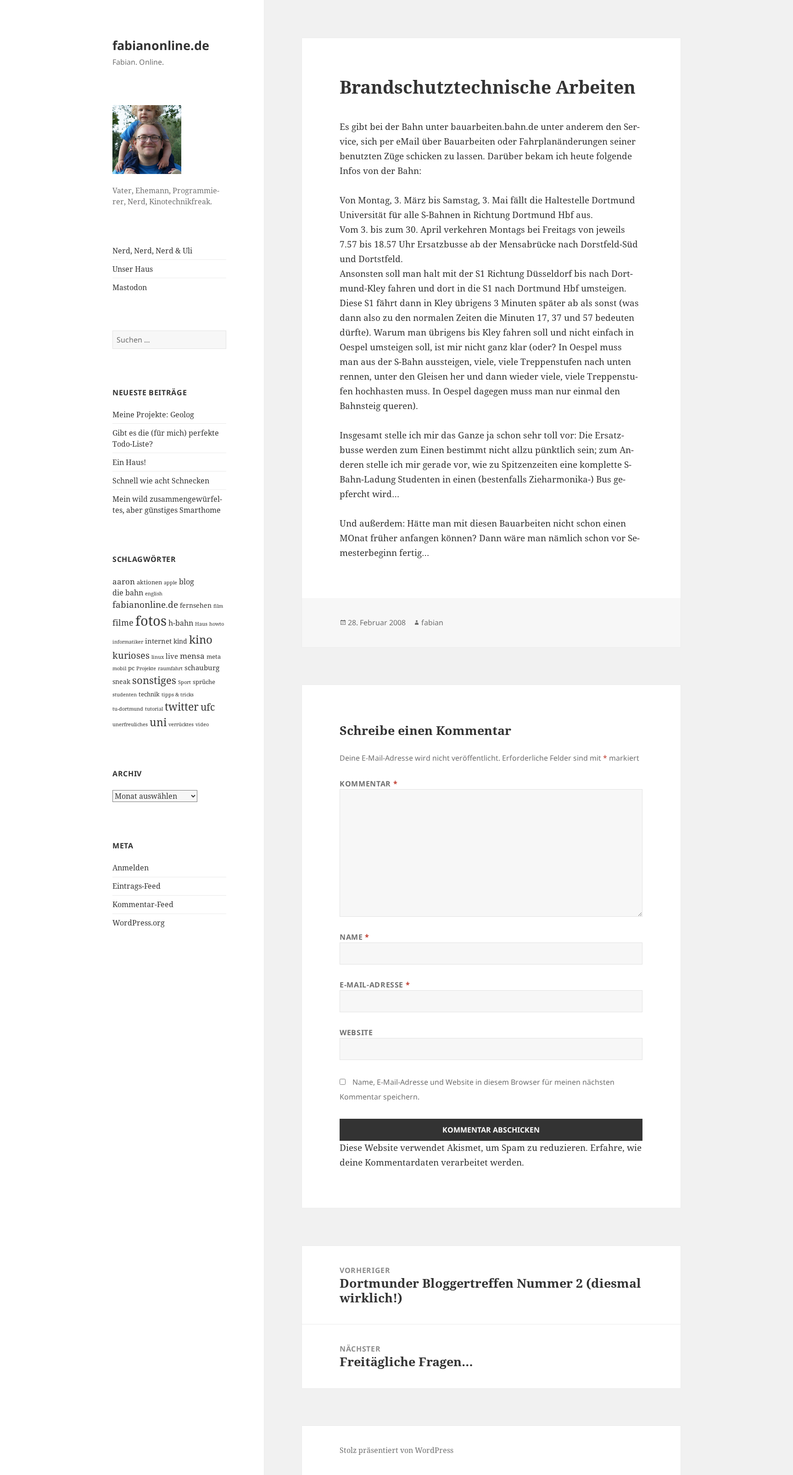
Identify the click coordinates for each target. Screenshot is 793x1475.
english (153, 593)
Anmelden (130, 868)
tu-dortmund (127, 709)
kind (180, 641)
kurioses (131, 655)
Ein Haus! (129, 462)
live (172, 656)
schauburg (201, 667)
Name (354, 937)
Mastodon (129, 287)
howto (216, 624)
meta (214, 656)
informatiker (127, 642)
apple (170, 582)
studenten (124, 694)
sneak (121, 681)
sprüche (204, 682)
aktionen (149, 582)
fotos (151, 620)
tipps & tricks (178, 694)
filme (123, 622)
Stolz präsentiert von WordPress (396, 1450)
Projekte (146, 668)
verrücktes (181, 724)
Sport (184, 682)
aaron (123, 581)
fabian (432, 622)
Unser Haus (132, 269)
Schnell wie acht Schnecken (160, 481)
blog (186, 582)
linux (157, 657)
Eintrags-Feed (136, 886)
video (202, 724)
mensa (192, 656)
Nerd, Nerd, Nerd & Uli (152, 251)
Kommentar (368, 784)
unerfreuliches (130, 724)
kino (200, 639)
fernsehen (196, 605)
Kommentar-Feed (142, 904)
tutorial (154, 709)
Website (356, 1032)
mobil (119, 668)
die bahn (127, 593)
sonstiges (154, 680)
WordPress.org (138, 923)
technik (149, 694)
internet (158, 640)
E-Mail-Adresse (375, 985)
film (218, 606)
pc (131, 668)
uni (158, 722)
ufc (208, 707)
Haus (201, 624)
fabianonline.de (160, 45)
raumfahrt (170, 668)
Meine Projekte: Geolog (153, 414)
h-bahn (180, 623)
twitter (182, 707)
